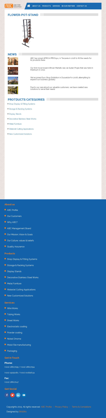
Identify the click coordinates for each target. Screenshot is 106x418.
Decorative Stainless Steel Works (22, 119)
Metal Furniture (15, 124)
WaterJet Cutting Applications (21, 129)
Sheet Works (13, 320)
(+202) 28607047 (11, 382)
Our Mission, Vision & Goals (20, 234)
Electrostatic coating (17, 326)
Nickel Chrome (14, 339)
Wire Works (12, 308)
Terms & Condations (81, 407)
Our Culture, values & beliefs (20, 240)
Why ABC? (12, 222)
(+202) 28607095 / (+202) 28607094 (20, 367)
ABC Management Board (19, 228)
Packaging (12, 351)
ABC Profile (12, 210)
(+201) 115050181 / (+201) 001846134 (20, 373)
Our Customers (14, 216)
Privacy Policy (61, 407)
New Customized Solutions (20, 134)
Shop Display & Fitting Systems (22, 104)
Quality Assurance (15, 246)
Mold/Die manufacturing (19, 345)
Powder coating (14, 332)
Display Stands (15, 114)
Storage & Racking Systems (20, 109)
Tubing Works (13, 314)
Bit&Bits (23, 411)
